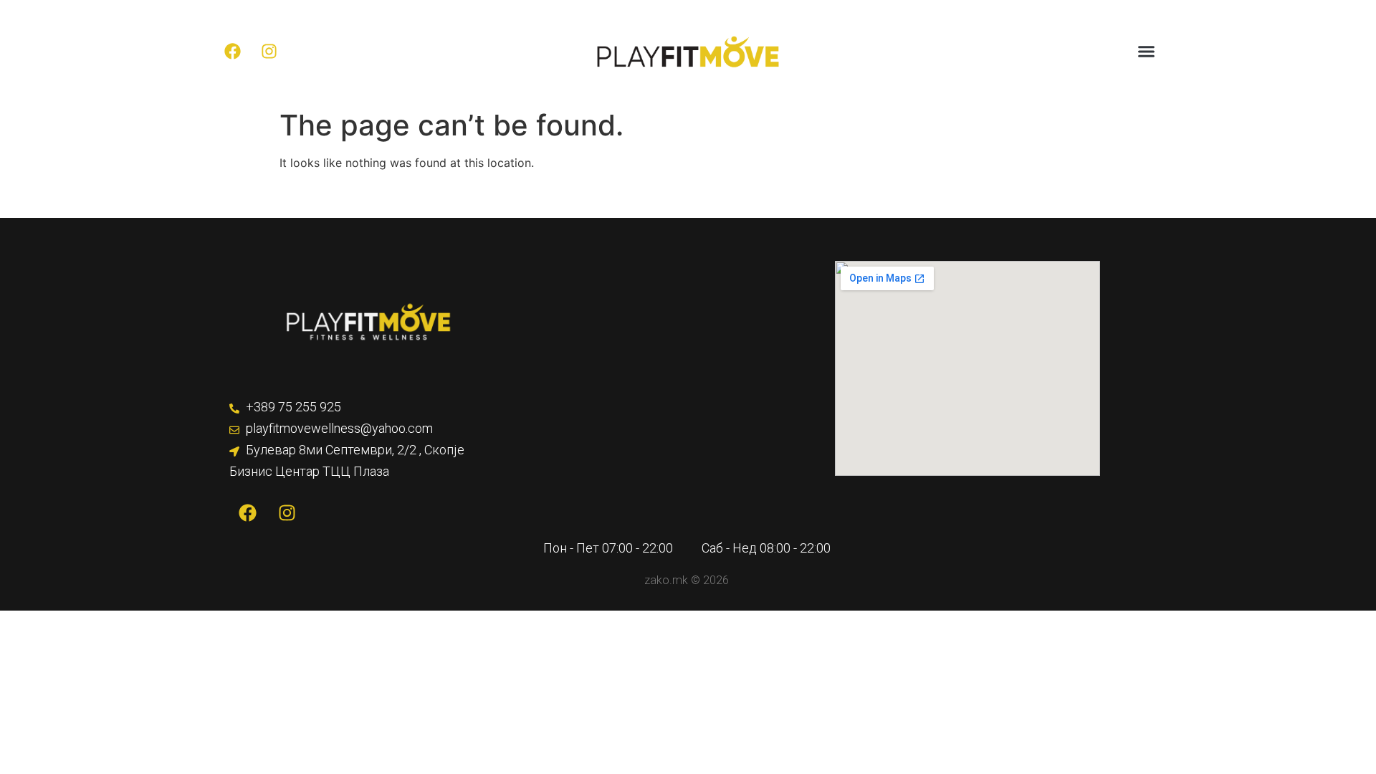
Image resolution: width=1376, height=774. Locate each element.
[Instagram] (269, 51)
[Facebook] (232, 51)
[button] (1146, 51)
